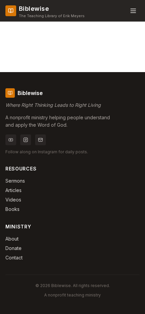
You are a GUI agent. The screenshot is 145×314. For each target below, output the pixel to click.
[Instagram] (25, 139)
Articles (13, 190)
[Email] (40, 139)
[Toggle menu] (133, 10)
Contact (14, 257)
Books (12, 209)
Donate (13, 248)
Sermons (15, 181)
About (12, 239)
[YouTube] (10, 139)
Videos (13, 199)
